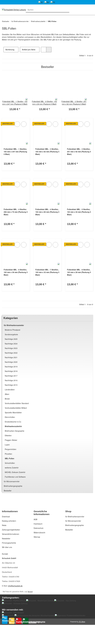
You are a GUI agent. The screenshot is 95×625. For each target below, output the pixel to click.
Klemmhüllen (10, 417)
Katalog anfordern (9, 521)
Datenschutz (38, 528)
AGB (35, 519)
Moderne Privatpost (12, 330)
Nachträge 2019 (11, 366)
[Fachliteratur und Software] (18, 621)
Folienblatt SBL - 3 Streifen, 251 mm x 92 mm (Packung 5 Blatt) (79, 151)
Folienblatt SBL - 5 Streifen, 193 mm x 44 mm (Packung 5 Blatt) (79, 212)
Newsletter (6, 538)
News (4, 525)
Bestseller (8, 490)
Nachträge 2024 (11, 343)
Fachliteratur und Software (15, 477)
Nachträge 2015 (11, 385)
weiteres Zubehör (12, 467)
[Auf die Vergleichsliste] (17, 124)
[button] (43, 49)
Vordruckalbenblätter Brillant (16, 408)
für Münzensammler (12, 481)
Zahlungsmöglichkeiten (11, 529)
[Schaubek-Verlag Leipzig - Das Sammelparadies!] (23, 9)
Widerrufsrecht (39, 532)
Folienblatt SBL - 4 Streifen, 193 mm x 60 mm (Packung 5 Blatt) (47, 212)
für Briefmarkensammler (14, 325)
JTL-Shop (82, 622)
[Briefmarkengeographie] (25, 621)
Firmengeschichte (9, 543)
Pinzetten (8, 454)
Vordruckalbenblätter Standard (17, 403)
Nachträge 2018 (11, 371)
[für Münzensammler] (11, 621)
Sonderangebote (11, 334)
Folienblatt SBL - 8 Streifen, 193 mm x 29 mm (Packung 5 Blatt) (79, 272)
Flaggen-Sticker (11, 440)
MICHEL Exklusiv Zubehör (15, 472)
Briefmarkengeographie (13, 486)
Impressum (38, 523)
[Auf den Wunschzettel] (23, 124)
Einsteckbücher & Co (13, 421)
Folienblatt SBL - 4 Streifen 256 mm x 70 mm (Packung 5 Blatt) (16, 212)
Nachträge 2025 (11, 339)
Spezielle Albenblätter (13, 412)
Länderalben (10, 389)
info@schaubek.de (15, 586)
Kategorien (3, 16)
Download (6, 516)
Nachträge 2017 (11, 376)
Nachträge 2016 (11, 380)
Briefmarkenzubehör (13, 426)
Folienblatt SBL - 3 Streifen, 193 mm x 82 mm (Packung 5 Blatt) (47, 151)
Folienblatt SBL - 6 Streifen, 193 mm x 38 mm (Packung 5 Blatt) (16, 272)
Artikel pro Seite (28, 49)
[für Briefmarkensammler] (5, 620)
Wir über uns (7, 547)
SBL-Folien (9, 458)
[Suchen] (66, 9)
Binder (7, 398)
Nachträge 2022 (11, 353)
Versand (30, 591)
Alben (7, 394)
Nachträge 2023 (11, 348)
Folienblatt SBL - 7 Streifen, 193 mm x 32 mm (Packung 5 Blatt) (47, 272)
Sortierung (9, 49)
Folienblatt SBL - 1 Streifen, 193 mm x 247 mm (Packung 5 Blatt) (15, 151)
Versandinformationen (10, 534)
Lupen (7, 444)
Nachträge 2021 (11, 357)
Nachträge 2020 (11, 362)
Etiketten (8, 435)
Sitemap (37, 537)
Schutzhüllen (10, 463)
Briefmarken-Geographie (14, 431)
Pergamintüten (10, 449)
